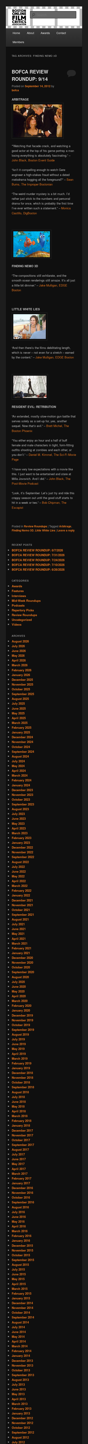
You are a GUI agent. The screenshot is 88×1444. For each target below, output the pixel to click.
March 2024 (20, 775)
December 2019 (22, 1015)
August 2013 (20, 1379)
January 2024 (21, 785)
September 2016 (23, 1202)
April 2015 (19, 1284)
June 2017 (19, 1159)
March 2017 (20, 1173)
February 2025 (21, 727)
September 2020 (23, 972)
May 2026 (18, 655)
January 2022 (21, 895)
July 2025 (18, 703)
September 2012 (23, 1432)
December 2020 (22, 957)
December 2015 (22, 1245)
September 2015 (23, 1260)
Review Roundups (35, 526)
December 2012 (22, 1418)
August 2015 (20, 1264)
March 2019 (20, 1058)
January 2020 (21, 1010)
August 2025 (20, 698)
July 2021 (18, 924)
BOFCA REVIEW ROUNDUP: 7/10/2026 (38, 565)
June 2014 (19, 1332)
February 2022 (21, 890)
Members (18, 42)
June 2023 (19, 818)
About (30, 33)
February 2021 (21, 948)
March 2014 (20, 1346)
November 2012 (22, 1423)
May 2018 (18, 1106)
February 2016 (21, 1236)
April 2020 (19, 996)
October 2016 (21, 1197)
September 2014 (23, 1317)
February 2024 (21, 780)
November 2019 (22, 1020)
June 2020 (19, 986)
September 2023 (23, 804)
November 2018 (22, 1077)
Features (18, 591)
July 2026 (18, 646)
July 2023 (18, 814)
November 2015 (22, 1250)
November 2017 (22, 1135)
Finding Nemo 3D (23, 530)
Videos (16, 624)
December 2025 (22, 679)
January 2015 (21, 1298)
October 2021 (21, 910)
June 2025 (19, 708)
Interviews (19, 596)
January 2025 (21, 732)
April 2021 (19, 938)
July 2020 (18, 982)
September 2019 (23, 1029)
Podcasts (18, 605)
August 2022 (20, 862)
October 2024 (21, 747)
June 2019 (19, 1044)
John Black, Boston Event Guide (33, 160)
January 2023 (21, 842)
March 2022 (20, 886)
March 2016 (20, 1231)
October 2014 (21, 1312)
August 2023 (20, 809)
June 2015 (19, 1274)
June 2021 (19, 929)
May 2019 (18, 1049)
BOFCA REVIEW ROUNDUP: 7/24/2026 (38, 560)
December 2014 (22, 1303)
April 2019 (19, 1054)
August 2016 (20, 1207)
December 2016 (22, 1188)
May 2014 (18, 1336)
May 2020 (18, 991)
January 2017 (21, 1183)
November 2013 (22, 1365)
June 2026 (19, 651)
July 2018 (18, 1097)
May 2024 (18, 766)
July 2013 (18, 1384)
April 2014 (19, 1341)
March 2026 (20, 665)
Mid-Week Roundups (26, 600)
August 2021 (20, 919)
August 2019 (20, 1034)
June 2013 (19, 1389)
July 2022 (18, 866)
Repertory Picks (23, 610)
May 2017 (18, 1164)
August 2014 (20, 1322)
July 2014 (18, 1327)
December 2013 (22, 1360)
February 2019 (21, 1063)
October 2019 (21, 1025)
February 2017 (21, 1178)
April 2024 (19, 770)
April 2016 (19, 1226)
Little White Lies (45, 530)
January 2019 (21, 1068)
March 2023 (20, 833)
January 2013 (21, 1413)
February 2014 (21, 1351)
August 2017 (20, 1149)
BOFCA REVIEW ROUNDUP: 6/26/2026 (38, 569)
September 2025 (23, 694)
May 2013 (18, 1394)
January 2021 (21, 953)
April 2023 (19, 828)
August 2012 (20, 1437)
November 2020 (22, 962)
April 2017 (19, 1169)
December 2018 (22, 1073)
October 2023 (21, 799)
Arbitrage (65, 526)
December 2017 (22, 1130)
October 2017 (21, 1140)
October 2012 (21, 1427)
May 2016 (18, 1221)
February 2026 (21, 670)
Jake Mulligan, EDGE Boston (54, 357)
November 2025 (22, 684)
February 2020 (21, 1005)
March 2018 (20, 1116)
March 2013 (20, 1404)
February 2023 (21, 838)
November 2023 (22, 794)
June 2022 (19, 871)
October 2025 (21, 689)
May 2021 (18, 933)
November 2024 (22, 742)
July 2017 (18, 1154)
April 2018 (19, 1111)
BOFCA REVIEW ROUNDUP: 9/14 (30, 75)
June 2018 (19, 1101)
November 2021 (22, 905)
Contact (61, 33)
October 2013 (21, 1370)
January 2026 (21, 675)
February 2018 (21, 1120)
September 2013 (23, 1375)
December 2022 (22, 847)
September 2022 (23, 857)
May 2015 (18, 1279)
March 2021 (20, 943)
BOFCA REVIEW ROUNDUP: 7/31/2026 (38, 555)
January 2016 (21, 1240)
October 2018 (21, 1082)
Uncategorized (22, 619)
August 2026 (20, 641)
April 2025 (19, 718)
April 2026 (19, 660)
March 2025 (20, 723)
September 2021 (23, 914)
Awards (45, 33)
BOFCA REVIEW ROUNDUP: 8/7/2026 (37, 550)
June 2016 (19, 1216)
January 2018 (21, 1125)
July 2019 (18, 1039)
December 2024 (22, 737)
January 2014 (21, 1355)
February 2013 (21, 1408)
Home (16, 33)
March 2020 (20, 1001)
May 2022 (18, 876)
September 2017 (23, 1145)
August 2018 (20, 1092)
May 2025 (18, 713)
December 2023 (22, 790)
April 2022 (19, 881)
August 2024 (20, 756)
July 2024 (18, 761)
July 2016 (18, 1212)
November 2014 (22, 1308)
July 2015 (18, 1269)
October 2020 (21, 967)
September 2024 (23, 751)
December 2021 (22, 900)
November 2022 (22, 852)
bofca (15, 90)
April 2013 (19, 1399)
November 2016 (22, 1192)
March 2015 (20, 1288)
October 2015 (21, 1255)
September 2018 (23, 1087)
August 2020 (20, 977)
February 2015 (21, 1293)
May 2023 (18, 823)
